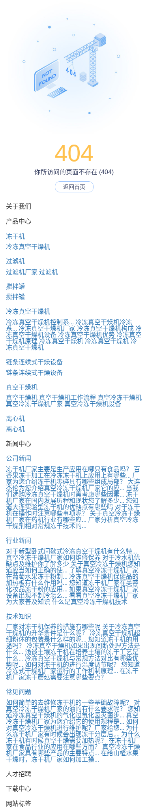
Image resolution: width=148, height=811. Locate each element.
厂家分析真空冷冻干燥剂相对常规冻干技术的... (72, 522)
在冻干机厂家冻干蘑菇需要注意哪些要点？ (72, 674)
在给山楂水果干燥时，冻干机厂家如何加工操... (72, 756)
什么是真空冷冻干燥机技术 (89, 601)
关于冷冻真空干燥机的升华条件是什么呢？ (73, 629)
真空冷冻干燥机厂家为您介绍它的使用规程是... (72, 718)
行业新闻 (18, 540)
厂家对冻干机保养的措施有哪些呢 (53, 626)
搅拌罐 (15, 286)
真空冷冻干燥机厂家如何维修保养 (53, 557)
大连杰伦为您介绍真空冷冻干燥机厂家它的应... (73, 484)
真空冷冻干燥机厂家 (34, 404)
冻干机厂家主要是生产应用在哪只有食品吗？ (69, 469)
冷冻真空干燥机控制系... (40, 322)
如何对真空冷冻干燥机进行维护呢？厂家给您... (72, 724)
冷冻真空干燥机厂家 (47, 328)
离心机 (15, 418)
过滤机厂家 (21, 272)
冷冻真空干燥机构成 (105, 328)
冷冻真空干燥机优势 (86, 334)
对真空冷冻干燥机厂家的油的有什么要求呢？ (73, 705)
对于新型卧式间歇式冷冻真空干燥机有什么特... (71, 551)
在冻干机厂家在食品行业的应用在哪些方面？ (73, 743)
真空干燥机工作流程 (67, 397)
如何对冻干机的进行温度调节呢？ (72, 664)
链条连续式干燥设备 (34, 362)
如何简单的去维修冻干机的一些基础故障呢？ (69, 702)
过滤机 (15, 261)
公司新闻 (18, 458)
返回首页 (74, 187)
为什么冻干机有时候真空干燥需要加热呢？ (73, 737)
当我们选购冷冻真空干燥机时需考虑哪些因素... (72, 491)
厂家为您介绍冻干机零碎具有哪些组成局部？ (72, 478)
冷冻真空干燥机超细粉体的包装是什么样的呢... (73, 636)
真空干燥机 (21, 387)
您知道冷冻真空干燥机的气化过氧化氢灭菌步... (73, 712)
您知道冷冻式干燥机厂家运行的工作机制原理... (73, 667)
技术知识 (18, 616)
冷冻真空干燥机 (28, 246)
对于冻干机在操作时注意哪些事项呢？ (73, 510)
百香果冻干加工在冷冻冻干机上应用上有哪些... (73, 472)
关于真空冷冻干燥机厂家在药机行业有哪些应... (73, 516)
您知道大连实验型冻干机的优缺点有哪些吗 (72, 503)
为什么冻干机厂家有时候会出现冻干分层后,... (72, 731)
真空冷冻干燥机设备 (92, 404)
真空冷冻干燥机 (119, 397)
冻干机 (15, 236)
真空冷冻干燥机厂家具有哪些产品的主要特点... (73, 749)
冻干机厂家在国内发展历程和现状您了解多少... (72, 497)
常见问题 (18, 692)
